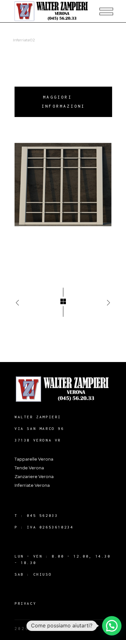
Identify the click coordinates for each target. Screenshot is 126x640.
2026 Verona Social (47, 628)
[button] (111, 625)
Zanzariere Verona (34, 476)
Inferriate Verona (32, 485)
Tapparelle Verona (34, 459)
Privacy (25, 603)
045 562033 (42, 515)
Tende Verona (29, 467)
